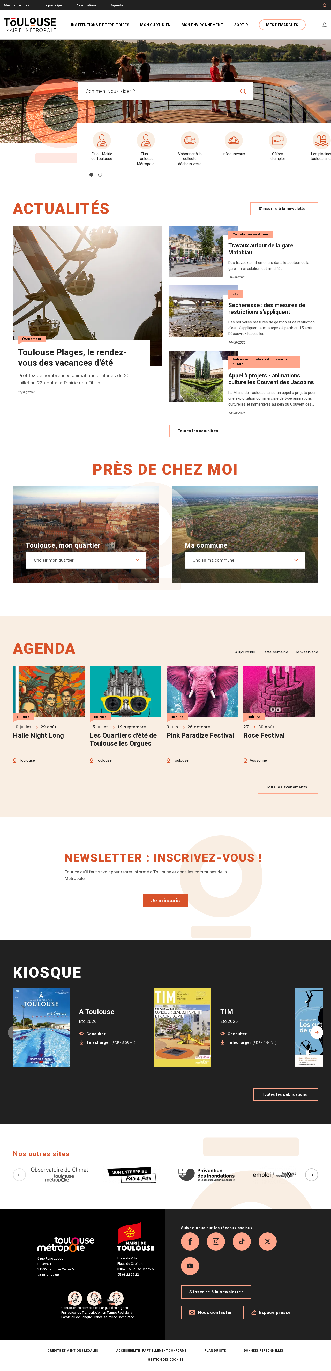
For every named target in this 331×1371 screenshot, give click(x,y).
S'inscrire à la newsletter (283, 208)
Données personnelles (264, 1350)
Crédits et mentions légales (73, 1350)
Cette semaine (275, 652)
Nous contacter (215, 1312)
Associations (86, 5)
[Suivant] (311, 1174)
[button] (91, 175)
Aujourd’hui (245, 652)
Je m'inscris (165, 900)
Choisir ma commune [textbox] (213, 560)
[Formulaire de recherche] (324, 5)
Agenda (117, 5)
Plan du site (215, 1350)
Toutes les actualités (198, 431)
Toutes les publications (284, 1094)
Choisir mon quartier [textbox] (54, 560)
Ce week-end (306, 652)
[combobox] (156, 91)
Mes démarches (16, 5)
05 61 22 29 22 (128, 1274)
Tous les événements (286, 787)
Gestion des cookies (165, 1359)
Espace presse (275, 1312)
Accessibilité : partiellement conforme (151, 1350)
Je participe (52, 5)
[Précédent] (19, 1174)
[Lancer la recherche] (243, 91)
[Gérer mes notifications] (324, 25)
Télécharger (111, 1042)
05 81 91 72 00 (48, 1275)
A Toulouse (97, 1012)
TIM (226, 1012)
